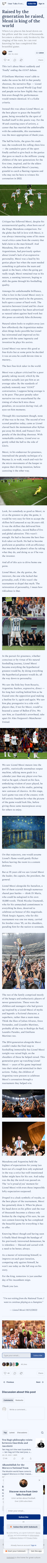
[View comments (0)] (14, 60)
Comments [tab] (8, 1400)
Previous (10, 1382)
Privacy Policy (32, 1538)
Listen (41, 53)
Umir (10, 51)
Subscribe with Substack (25, 1526)
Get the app (36, 1551)
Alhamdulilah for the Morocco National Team (15, 1466)
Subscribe (32, 3)
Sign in (41, 3)
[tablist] (13, 1400)
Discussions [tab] (22, 1432)
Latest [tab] (12, 1432)
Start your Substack (17, 1551)
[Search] (42, 1432)
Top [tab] (5, 1432)
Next (38, 1382)
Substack (10, 1557)
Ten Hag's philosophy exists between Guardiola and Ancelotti (17, 1442)
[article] (23, 1449)
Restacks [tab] (19, 1400)
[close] (39, 1480)
